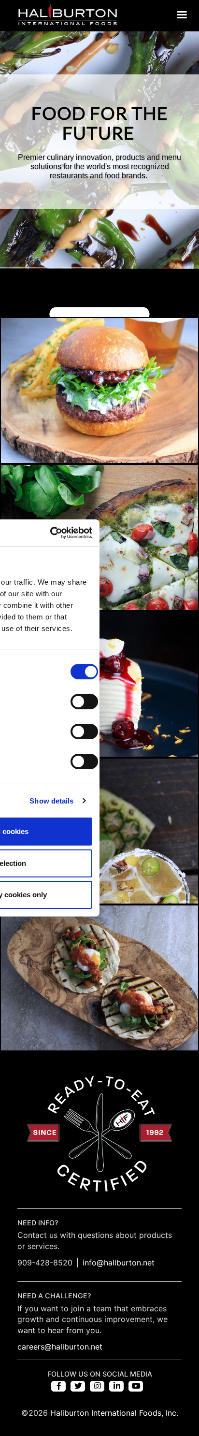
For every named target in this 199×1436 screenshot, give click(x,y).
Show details (51, 801)
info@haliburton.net (119, 1262)
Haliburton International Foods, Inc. (114, 1413)
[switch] (84, 701)
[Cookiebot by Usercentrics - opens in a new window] (50, 533)
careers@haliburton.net (59, 1346)
